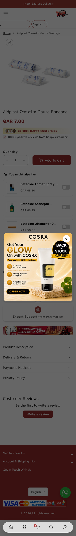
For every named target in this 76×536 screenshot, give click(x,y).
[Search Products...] (51, 527)
